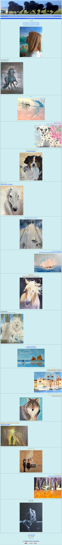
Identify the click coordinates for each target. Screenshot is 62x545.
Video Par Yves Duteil (5, 424)
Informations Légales (31, 538)
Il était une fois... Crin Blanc (7, 184)
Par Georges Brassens (31, 151)
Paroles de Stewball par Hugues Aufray (31, 276)
